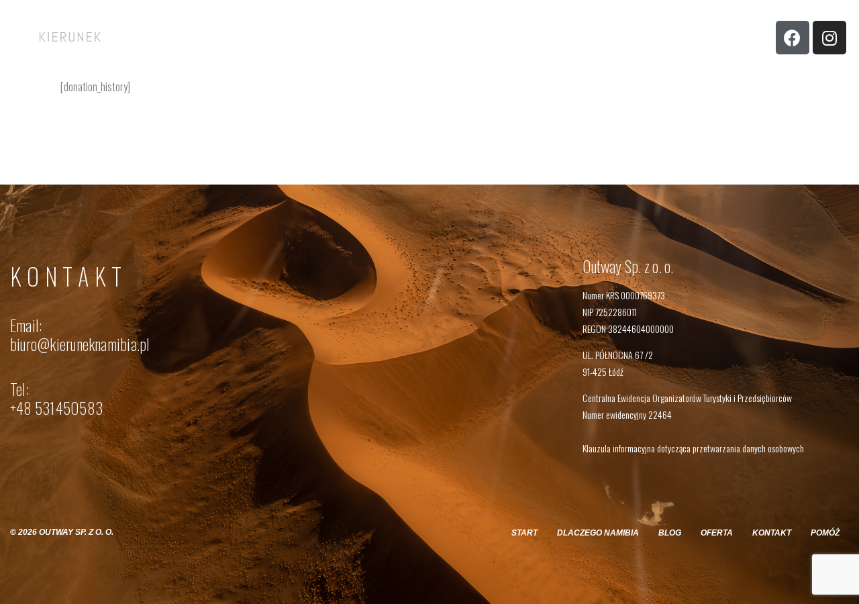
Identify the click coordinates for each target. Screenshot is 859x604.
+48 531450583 (56, 408)
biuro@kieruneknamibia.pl (80, 344)
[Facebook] (792, 37)
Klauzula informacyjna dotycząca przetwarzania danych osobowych (693, 448)
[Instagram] (829, 37)
